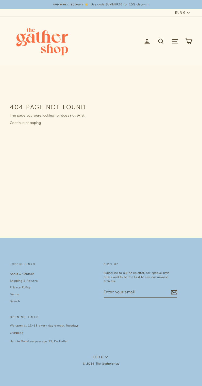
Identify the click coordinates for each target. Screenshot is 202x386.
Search (15, 301)
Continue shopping (25, 122)
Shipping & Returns (24, 281)
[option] (101, 4)
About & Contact (22, 274)
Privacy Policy (20, 287)
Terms (14, 294)
